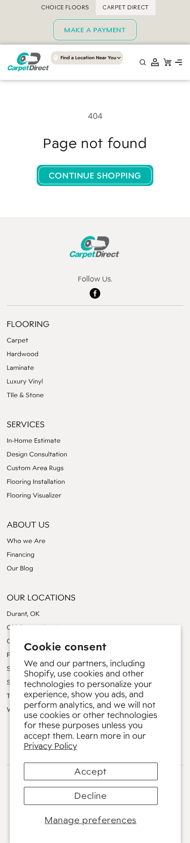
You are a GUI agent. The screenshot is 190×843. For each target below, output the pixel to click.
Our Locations (41, 597)
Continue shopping (95, 175)
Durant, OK (23, 613)
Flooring (28, 324)
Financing (20, 554)
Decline (90, 795)
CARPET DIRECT (126, 7)
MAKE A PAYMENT (94, 30)
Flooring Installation (36, 481)
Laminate (20, 367)
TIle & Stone (25, 395)
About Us (28, 524)
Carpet (17, 340)
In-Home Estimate (34, 440)
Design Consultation (37, 454)
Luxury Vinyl (25, 381)
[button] (178, 62)
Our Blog (20, 568)
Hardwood (22, 353)
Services (26, 424)
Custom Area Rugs (35, 467)
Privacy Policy (50, 746)
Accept (90, 771)
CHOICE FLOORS (65, 7)
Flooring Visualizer (34, 495)
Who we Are (26, 540)
